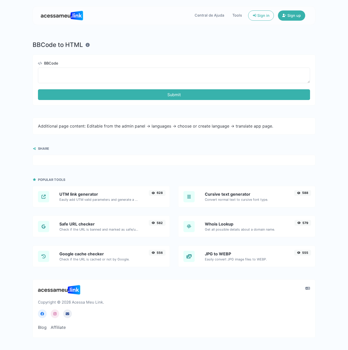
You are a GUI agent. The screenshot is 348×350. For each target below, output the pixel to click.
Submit (174, 94)
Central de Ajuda (209, 15)
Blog (42, 327)
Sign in (263, 15)
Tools (237, 15)
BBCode (50, 63)
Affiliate (58, 327)
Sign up (293, 15)
